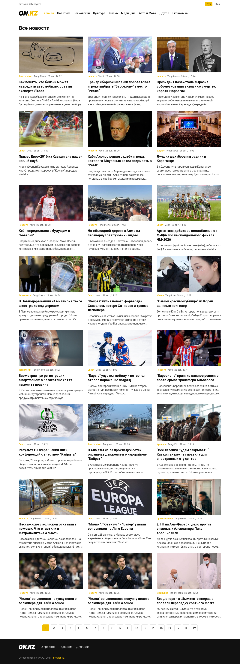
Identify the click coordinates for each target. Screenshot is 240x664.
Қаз (217, 4)
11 (128, 627)
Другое (164, 13)
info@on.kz (58, 658)
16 (169, 627)
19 (194, 627)
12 (136, 627)
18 (186, 627)
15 (161, 627)
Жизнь (113, 13)
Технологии (82, 13)
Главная (48, 13)
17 (177, 627)
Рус (209, 4)
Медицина (128, 13)
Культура (99, 13)
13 (144, 627)
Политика (63, 13)
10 (120, 627)
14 (153, 627)
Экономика (180, 13)
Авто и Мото (147, 13)
